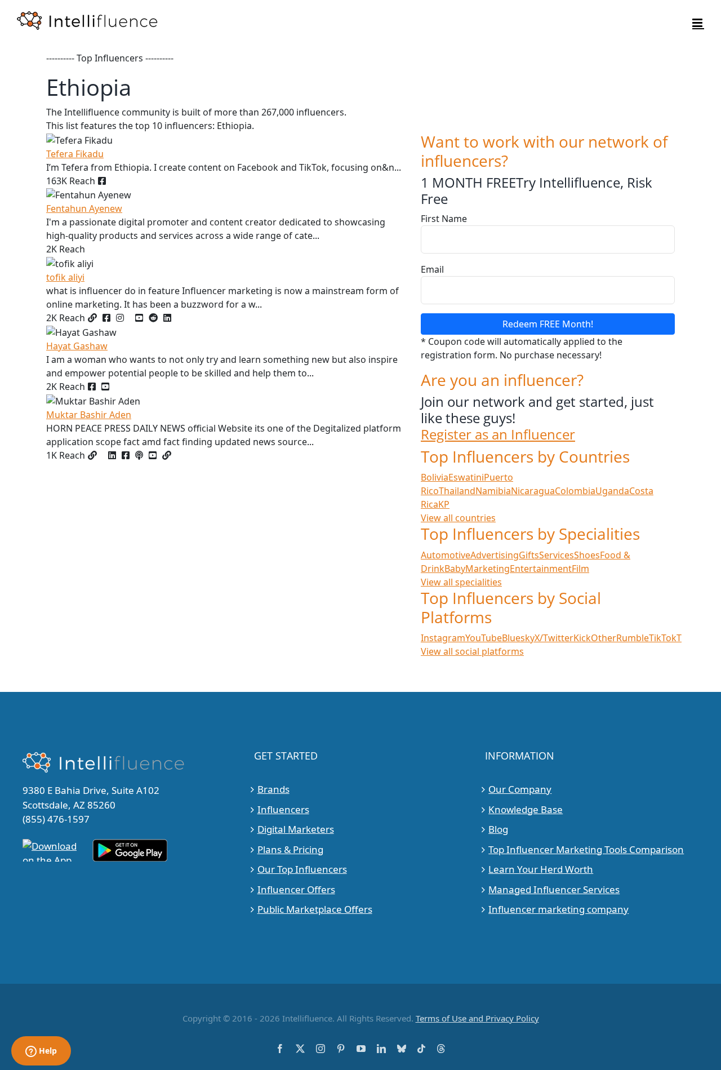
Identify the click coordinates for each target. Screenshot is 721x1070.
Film (580, 568)
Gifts (529, 555)
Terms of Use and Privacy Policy (477, 1018)
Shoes (587, 555)
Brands (273, 789)
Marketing (487, 568)
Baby (454, 568)
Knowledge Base (525, 809)
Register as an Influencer (498, 435)
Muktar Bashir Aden (88, 415)
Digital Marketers (295, 829)
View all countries (458, 518)
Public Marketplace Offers (314, 909)
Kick (582, 638)
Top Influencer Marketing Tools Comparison (586, 849)
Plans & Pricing (290, 849)
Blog (498, 829)
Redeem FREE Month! (547, 324)
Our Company (519, 789)
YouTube (483, 638)
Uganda (612, 491)
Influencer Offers (296, 889)
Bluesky (518, 638)
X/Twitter (554, 638)
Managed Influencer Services (554, 889)
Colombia (575, 491)
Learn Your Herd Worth (540, 869)
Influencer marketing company (558, 909)
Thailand (457, 491)
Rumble (632, 638)
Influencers (283, 809)
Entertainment (541, 568)
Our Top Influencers (302, 869)
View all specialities (461, 582)
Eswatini (466, 477)
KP (443, 504)
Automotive (445, 555)
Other (603, 638)
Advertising (494, 555)
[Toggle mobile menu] (698, 23)
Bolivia (434, 477)
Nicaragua (533, 491)
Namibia (493, 491)
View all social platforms (472, 651)
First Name (444, 218)
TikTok (663, 638)
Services (556, 555)
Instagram (443, 638)
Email (432, 269)
